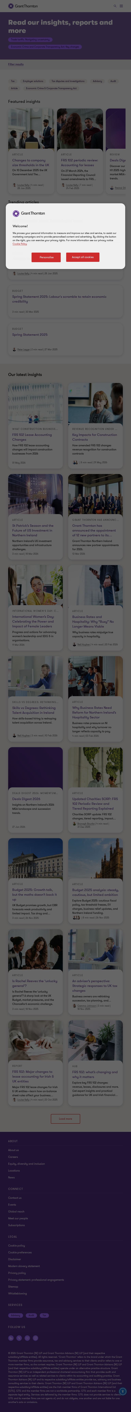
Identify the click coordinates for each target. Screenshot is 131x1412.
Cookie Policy (20, 244)
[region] (65, 236)
